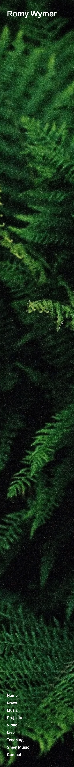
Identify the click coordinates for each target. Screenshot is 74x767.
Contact (14, 755)
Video (12, 725)
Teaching (15, 740)
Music (12, 710)
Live (11, 733)
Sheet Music (18, 747)
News (12, 703)
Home (12, 696)
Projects (14, 718)
